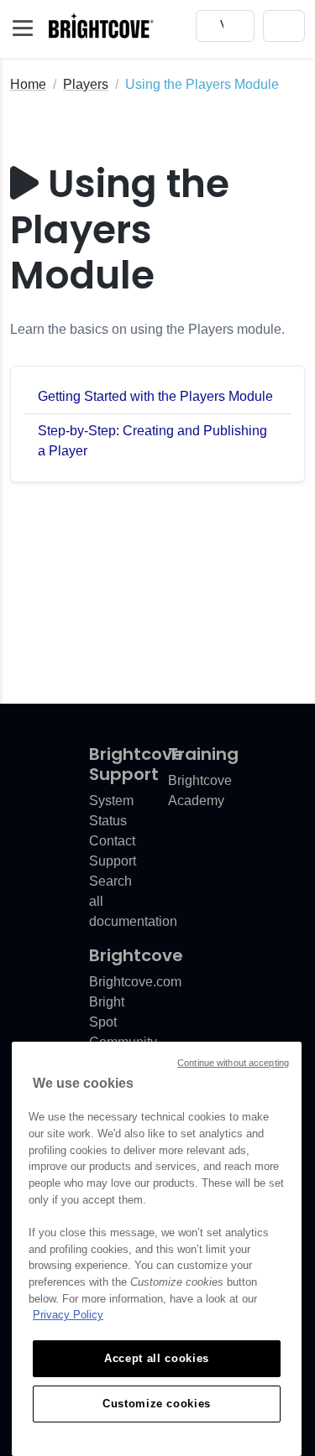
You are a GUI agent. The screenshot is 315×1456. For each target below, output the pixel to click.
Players (85, 84)
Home (28, 84)
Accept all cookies (156, 1358)
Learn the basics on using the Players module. (147, 329)
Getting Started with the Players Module (155, 396)
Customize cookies (156, 1403)
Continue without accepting (233, 1063)
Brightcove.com (135, 982)
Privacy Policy (68, 1314)
